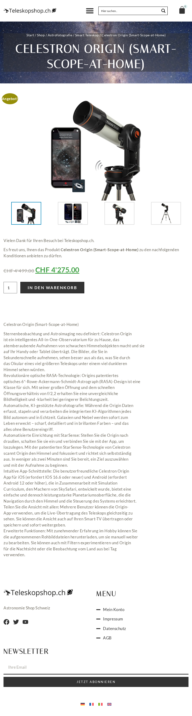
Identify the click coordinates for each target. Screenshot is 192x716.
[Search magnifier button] (163, 11)
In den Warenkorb (52, 287)
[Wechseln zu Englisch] (109, 704)
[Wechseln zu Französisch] (91, 704)
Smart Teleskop (87, 35)
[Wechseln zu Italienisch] (100, 704)
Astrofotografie (60, 35)
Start (30, 35)
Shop (41, 35)
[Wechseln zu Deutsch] (82, 704)
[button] (90, 11)
